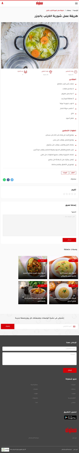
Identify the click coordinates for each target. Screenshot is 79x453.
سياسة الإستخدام (34, 438)
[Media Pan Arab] (5, 450)
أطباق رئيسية (72, 398)
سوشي (73, 402)
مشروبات (35, 398)
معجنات (35, 389)
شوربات (65, 172)
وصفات (68, 10)
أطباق (73, 172)
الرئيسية (75, 10)
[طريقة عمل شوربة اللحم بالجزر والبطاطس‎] (32, 292)
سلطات (73, 389)
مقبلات (73, 393)
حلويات (36, 393)
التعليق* (73, 212)
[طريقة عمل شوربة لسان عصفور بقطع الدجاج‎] (63, 292)
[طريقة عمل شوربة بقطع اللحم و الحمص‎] (32, 267)
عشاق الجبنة (34, 385)
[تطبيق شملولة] (39, 417)
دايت (36, 402)
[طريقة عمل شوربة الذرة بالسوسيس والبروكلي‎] (63, 267)
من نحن (74, 438)
